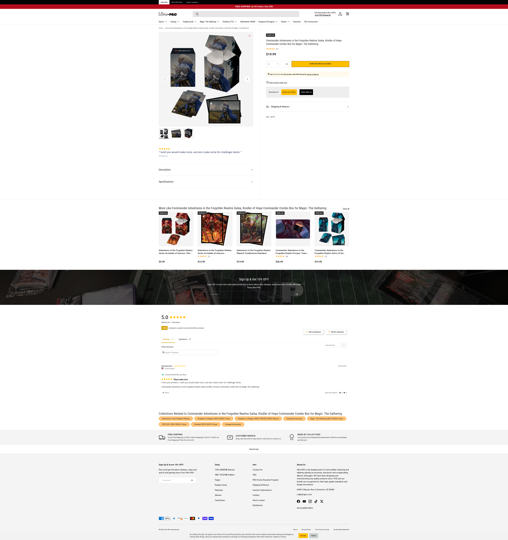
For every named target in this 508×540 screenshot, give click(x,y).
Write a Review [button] (337, 332)
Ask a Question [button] (315, 332)
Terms (295, 529)
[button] (348, 14)
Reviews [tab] (166, 339)
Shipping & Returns (261, 485)
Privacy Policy (236, 534)
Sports (161, 22)
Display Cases (221, 485)
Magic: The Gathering (208, 22)
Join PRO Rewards (323, 15)
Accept (303, 536)
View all (346, 208)
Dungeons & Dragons (266, 22)
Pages (217, 480)
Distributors (258, 505)
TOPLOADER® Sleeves (225, 470)
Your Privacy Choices (322, 529)
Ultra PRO (164, 2)
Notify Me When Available (320, 64)
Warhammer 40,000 (247, 22)
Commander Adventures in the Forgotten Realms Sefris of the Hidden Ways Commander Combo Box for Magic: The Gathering (330, 252)
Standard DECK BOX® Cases (205, 424)
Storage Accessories (233, 424)
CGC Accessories (311, 22)
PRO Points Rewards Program (266, 480)
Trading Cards (188, 22)
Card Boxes (220, 500)
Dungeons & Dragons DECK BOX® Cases (214, 419)
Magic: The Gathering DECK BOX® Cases (326, 419)
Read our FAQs (290, 92)
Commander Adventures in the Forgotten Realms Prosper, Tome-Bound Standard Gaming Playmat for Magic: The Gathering (293, 252)
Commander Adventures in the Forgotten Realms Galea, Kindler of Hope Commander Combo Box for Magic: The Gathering (207, 28)
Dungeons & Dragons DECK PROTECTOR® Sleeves (258, 419)
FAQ (254, 475)
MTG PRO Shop (176, 2)
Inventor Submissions (262, 490)
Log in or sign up (313, 74)
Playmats (219, 490)
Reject (313, 536)
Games (284, 22)
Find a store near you (278, 82)
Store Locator (259, 500)
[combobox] (246, 14)
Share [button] (167, 393)
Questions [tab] (183, 339)
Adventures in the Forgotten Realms (176, 419)
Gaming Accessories (294, 419)
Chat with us (306, 92)
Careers (256, 495)
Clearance (297, 22)
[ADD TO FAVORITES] (249, 36)
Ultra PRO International (171, 529)
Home (161, 28)
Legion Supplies (192, 2)
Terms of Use (222, 534)
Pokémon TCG (228, 22)
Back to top (254, 449)
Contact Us (257, 470)
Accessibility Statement (341, 529)
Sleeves (218, 495)
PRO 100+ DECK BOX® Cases (174, 424)
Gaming (173, 22)
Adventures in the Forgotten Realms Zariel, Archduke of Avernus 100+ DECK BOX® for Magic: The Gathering (176, 252)
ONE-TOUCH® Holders (225, 475)
